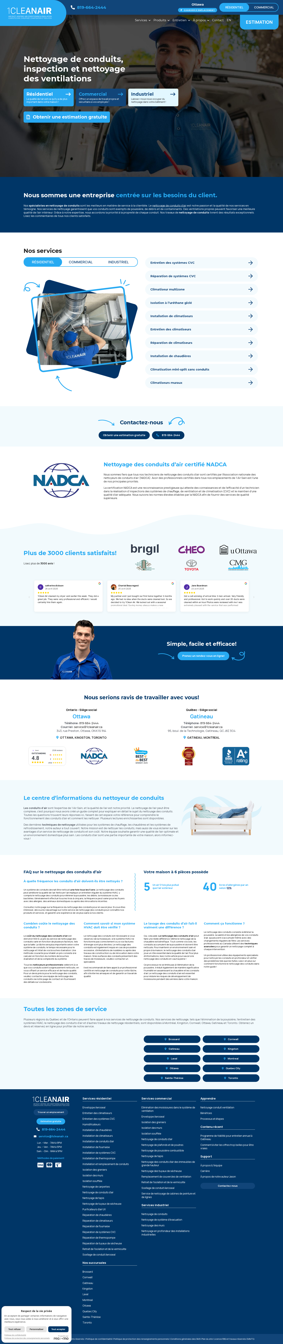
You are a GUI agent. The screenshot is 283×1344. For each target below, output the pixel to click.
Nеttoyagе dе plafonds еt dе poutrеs (162, 1145)
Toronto (233, 1078)
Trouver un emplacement (51, 1112)
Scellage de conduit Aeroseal (99, 1254)
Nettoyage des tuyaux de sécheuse (162, 1171)
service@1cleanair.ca (88, 727)
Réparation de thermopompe (99, 1237)
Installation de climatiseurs (98, 1135)
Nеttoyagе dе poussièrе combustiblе (163, 1150)
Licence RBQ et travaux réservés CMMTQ (234, 1339)
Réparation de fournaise (96, 1226)
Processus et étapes (212, 1118)
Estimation (259, 22)
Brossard (174, 1039)
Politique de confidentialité (99, 1339)
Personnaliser (36, 1329)
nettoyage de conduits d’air (169, 205)
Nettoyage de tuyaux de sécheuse (102, 1203)
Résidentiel (234, 7)
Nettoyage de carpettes (96, 1186)
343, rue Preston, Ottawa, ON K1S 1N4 (81, 731)
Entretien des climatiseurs (97, 1113)
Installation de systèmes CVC (99, 1152)
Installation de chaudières (97, 1130)
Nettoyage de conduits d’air (98, 1192)
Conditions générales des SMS (185, 1339)
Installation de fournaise (96, 1147)
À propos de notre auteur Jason (218, 1176)
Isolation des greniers (95, 1169)
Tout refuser (14, 1329)
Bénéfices (206, 1113)
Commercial (264, 7)
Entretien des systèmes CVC (99, 1118)
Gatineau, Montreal (203, 738)
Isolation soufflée (92, 1181)
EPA (229, 888)
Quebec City (233, 1068)
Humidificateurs (92, 1124)
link (49, 97)
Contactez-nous (228, 1185)
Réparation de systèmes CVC (99, 1232)
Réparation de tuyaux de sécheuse (102, 1243)
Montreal (233, 1058)
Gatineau (174, 1048)
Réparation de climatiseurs (98, 1220)
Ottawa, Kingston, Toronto (83, 738)
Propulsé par (63, 1336)
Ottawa (198, 4)
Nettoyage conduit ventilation (217, 1107)
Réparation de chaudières (97, 1215)
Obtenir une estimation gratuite (70, 117)
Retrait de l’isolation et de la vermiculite (104, 1249)
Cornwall (233, 1039)
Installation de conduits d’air (98, 1141)
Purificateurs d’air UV (94, 1209)
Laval (174, 1058)
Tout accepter (58, 1329)
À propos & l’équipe (211, 1165)
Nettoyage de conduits (154, 1214)
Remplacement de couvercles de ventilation (166, 1176)
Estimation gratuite (51, 1121)
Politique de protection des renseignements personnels (141, 1339)
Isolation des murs (93, 1175)
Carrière (205, 1171)
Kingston (233, 1048)
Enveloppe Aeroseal (94, 1107)
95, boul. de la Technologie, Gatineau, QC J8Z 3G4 (202, 731)
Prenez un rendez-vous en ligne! (203, 656)
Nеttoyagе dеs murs (153, 1225)
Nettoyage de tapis (93, 1198)
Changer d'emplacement (199, 10)
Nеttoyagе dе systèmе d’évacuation (162, 1219)
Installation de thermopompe (99, 1158)
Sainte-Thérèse (174, 1078)
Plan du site (207, 1339)
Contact (218, 20)
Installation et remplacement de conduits (106, 1164)
